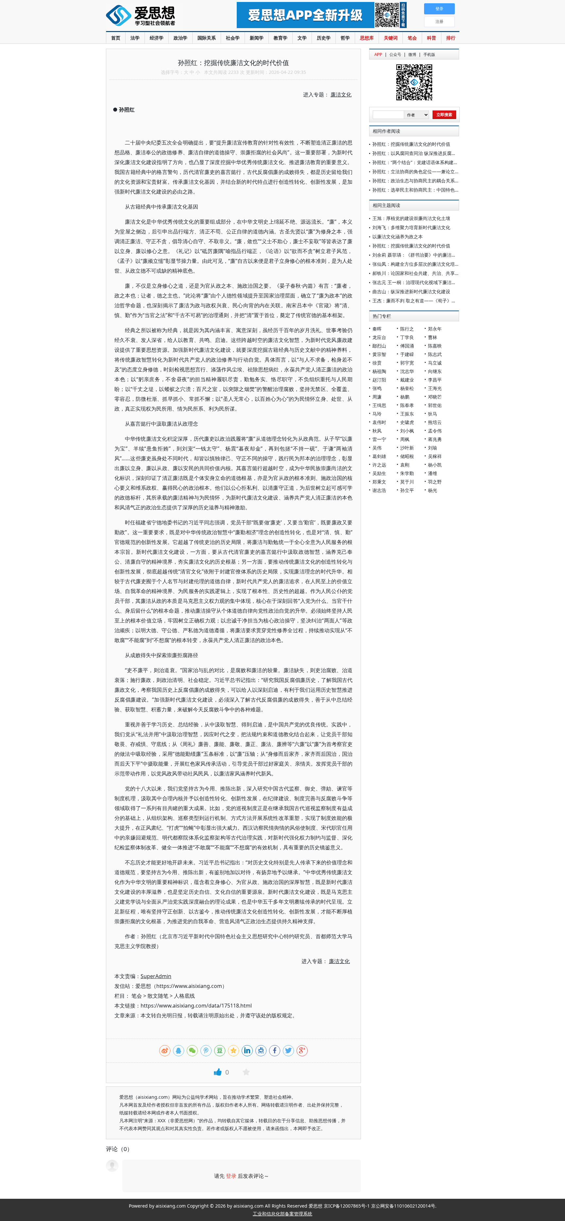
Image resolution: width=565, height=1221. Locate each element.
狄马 (432, 414)
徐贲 (377, 363)
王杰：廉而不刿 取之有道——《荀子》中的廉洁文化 (425, 300)
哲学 (345, 38)
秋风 (377, 431)
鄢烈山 (379, 346)
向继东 (435, 371)
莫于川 (407, 482)
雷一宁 (379, 439)
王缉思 (379, 405)
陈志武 (435, 354)
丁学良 (407, 337)
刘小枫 (407, 431)
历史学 (324, 38)
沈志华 (407, 371)
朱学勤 (407, 473)
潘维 (432, 473)
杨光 (432, 490)
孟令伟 (435, 431)
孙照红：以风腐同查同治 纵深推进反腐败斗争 (418, 153)
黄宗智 (379, 354)
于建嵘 (407, 354)
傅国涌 (407, 346)
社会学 (233, 38)
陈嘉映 (435, 346)
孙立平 (407, 490)
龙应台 (379, 337)
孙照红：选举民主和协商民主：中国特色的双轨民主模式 (429, 190)
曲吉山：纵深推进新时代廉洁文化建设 (411, 291)
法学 (135, 38)
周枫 (404, 439)
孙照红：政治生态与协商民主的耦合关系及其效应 (422, 181)
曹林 (432, 337)
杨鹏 (404, 397)
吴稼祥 (435, 456)
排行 (450, 38)
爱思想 (158, 16)
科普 (431, 38)
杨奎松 (407, 388)
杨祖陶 (379, 371)
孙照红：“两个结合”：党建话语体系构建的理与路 (422, 162)
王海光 (435, 388)
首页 (115, 38)
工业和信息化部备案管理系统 (282, 1214)
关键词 (391, 38)
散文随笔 (157, 995)
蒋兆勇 (435, 439)
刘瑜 (432, 448)
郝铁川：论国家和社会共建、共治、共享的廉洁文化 (425, 273)
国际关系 (206, 38)
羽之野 (435, 482)
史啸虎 (407, 422)
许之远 (379, 465)
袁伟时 (379, 422)
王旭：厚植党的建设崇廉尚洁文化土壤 (411, 218)
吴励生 (379, 473)
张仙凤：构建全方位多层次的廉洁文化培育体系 (420, 264)
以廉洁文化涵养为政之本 (397, 236)
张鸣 (377, 388)
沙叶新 (407, 448)
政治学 (180, 38)
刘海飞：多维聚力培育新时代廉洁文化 (411, 227)
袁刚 (404, 465)
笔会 (412, 38)
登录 (231, 1175)
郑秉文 (379, 482)
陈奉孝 (407, 405)
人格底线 (184, 995)
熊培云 (435, 422)
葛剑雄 (379, 456)
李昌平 (435, 380)
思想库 (367, 38)
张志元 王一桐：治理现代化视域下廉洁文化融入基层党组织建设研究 (441, 282)
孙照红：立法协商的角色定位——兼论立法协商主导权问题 (431, 171)
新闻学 (257, 38)
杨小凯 (435, 465)
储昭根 (407, 456)
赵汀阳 (379, 380)
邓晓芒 (435, 397)
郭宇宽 (407, 363)
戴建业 (407, 380)
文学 (302, 38)
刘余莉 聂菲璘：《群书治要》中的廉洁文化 (416, 255)
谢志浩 (379, 490)
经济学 (156, 38)
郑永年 (435, 329)
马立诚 (435, 363)
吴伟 (377, 448)
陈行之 (407, 329)
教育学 (280, 38)
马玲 (377, 414)
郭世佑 (435, 405)
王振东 (407, 414)
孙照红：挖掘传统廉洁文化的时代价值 (411, 144)
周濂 (377, 397)
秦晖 (377, 329)
